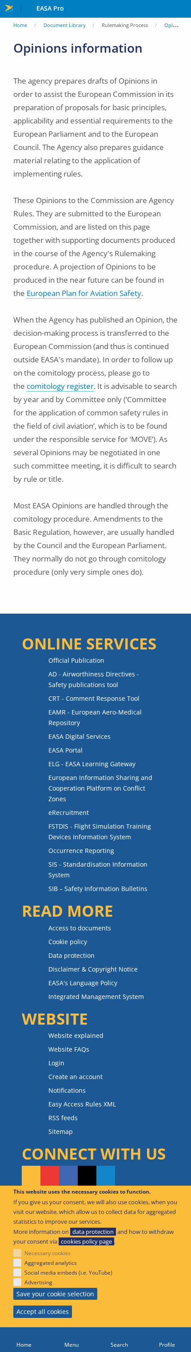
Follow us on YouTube (49, 1176)
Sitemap (60, 1131)
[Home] (24, 1339)
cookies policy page (86, 1241)
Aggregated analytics (50, 1263)
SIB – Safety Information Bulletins (97, 888)
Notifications (67, 1090)
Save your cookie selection (55, 1294)
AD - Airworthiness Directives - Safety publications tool (93, 679)
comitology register (60, 386)
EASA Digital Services (79, 736)
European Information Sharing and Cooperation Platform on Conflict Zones (100, 788)
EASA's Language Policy (82, 983)
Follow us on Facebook (68, 1176)
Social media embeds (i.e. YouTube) (68, 1272)
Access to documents (79, 928)
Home (20, 25)
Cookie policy (67, 941)
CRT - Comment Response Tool (93, 698)
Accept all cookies (42, 1311)
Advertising (38, 1282)
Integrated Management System (96, 996)
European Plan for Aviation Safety (84, 293)
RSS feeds (63, 1118)
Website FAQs (68, 1049)
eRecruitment (68, 812)
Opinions (175, 25)
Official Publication (76, 660)
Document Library (65, 25)
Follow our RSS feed (31, 1176)
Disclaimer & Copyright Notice (93, 969)
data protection (93, 1232)
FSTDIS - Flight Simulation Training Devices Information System (99, 831)
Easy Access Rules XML (82, 1104)
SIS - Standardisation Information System (97, 869)
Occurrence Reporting (81, 850)
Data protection (71, 955)
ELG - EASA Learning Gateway (91, 764)
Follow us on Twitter (87, 1176)
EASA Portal (65, 750)
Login (56, 1063)
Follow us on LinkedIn (105, 1176)
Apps (182, 9)
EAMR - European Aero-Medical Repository (95, 717)
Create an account (75, 1076)
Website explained (75, 1035)
